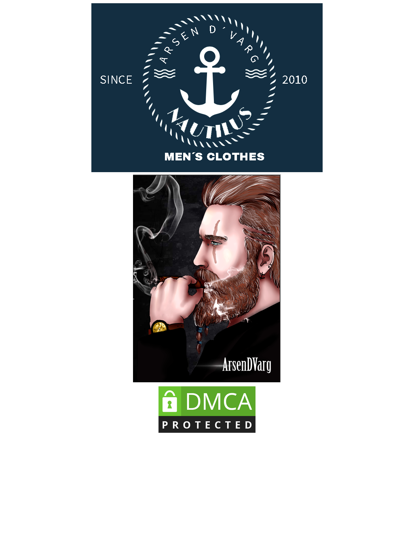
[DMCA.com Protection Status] (207, 433)
